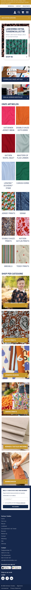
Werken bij (11, 6)
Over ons (3, 521)
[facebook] (7, 578)
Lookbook (4, 526)
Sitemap (3, 543)
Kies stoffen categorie (9, 18)
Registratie (26, 6)
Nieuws (3, 523)
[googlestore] (16, 567)
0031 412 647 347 (6, 558)
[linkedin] (11, 578)
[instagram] (3, 578)
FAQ (2, 541)
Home (3, 518)
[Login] (15, 12)
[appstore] (6, 567)
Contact (18, 6)
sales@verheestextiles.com (9, 560)
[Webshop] (23, 12)
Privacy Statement (15, 588)
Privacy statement (21, 502)
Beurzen (3, 531)
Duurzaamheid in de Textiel (8, 528)
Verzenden (15, 506)
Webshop (4, 538)
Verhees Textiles (7, 11)
